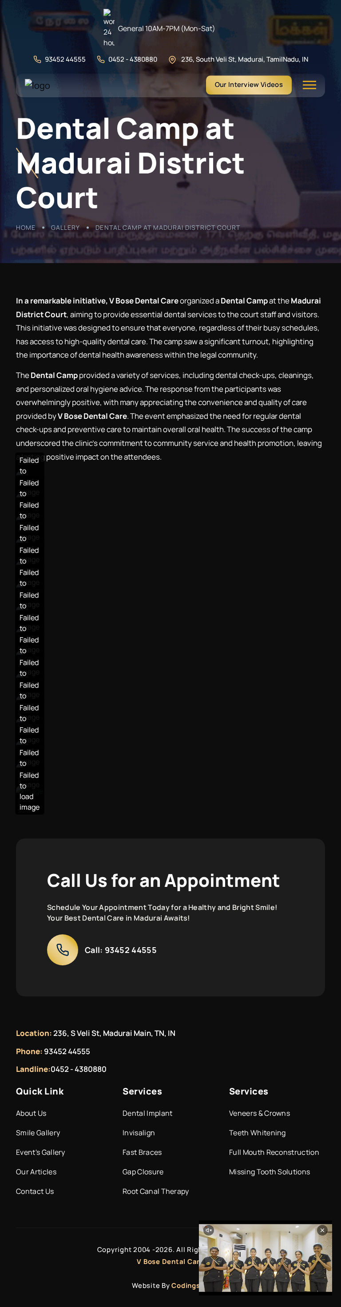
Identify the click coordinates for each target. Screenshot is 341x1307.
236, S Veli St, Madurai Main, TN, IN (114, 1033)
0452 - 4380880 (132, 59)
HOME (26, 227)
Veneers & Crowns (259, 1113)
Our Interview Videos (249, 84)
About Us (31, 1113)
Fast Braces (142, 1152)
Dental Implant (147, 1113)
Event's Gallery (40, 1152)
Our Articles (36, 1172)
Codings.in (190, 1285)
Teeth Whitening (257, 1133)
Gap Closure (143, 1172)
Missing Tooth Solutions (269, 1172)
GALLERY (65, 227)
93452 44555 (65, 59)
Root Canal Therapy (156, 1191)
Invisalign (139, 1133)
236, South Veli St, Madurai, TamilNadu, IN (244, 59)
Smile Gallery (38, 1133)
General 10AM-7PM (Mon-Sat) (166, 28)
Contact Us (35, 1191)
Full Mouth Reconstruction (274, 1152)
